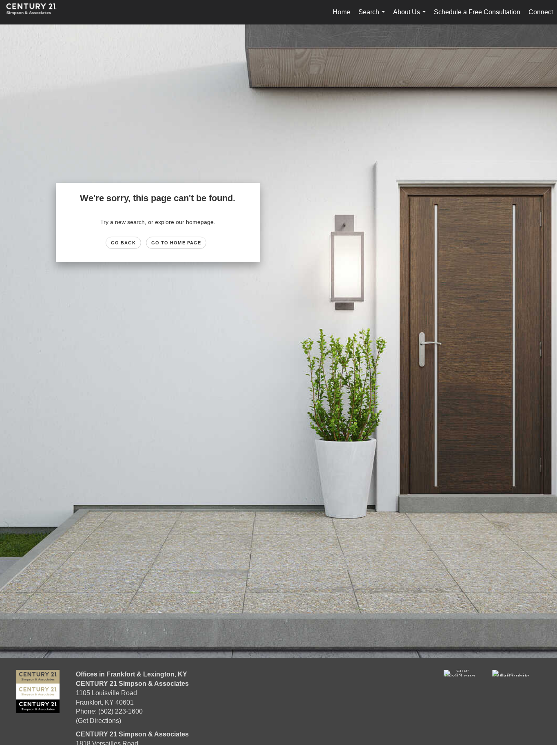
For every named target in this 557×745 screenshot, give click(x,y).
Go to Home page (176, 242)
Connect (540, 12)
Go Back (123, 242)
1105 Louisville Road (106, 693)
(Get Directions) (98, 720)
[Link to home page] (35, 12)
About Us (411, 16)
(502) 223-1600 (120, 711)
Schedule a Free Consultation (477, 12)
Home (341, 12)
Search (373, 16)
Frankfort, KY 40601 (105, 702)
